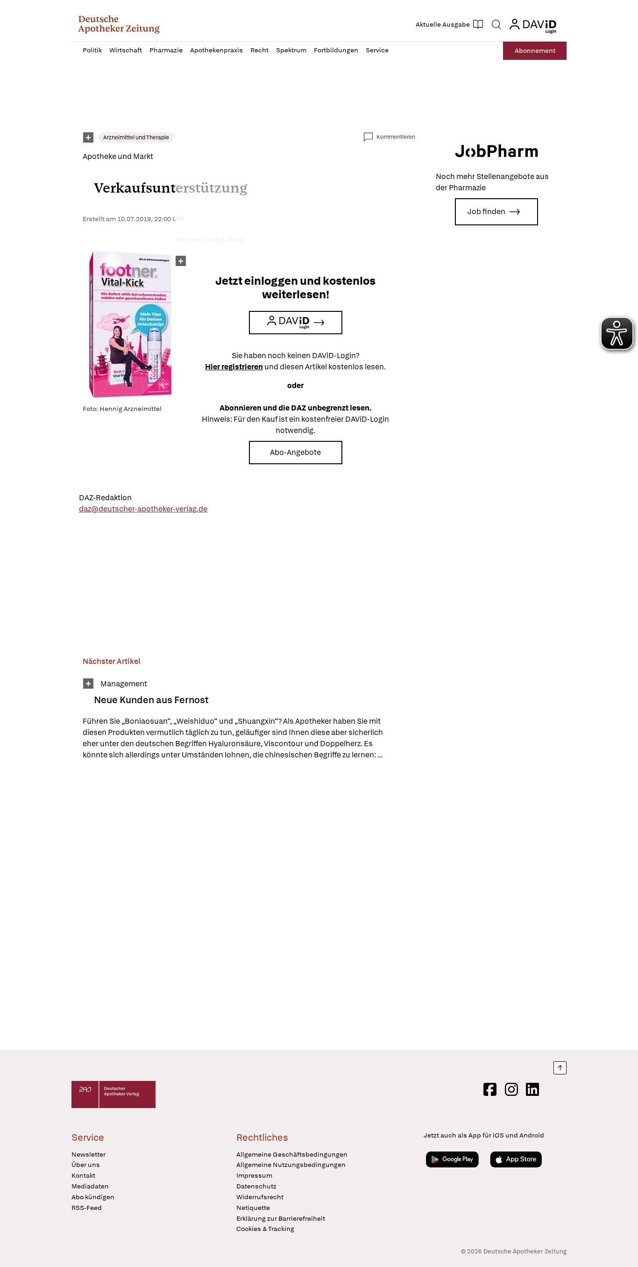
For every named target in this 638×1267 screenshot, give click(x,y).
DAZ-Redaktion (105, 498)
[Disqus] (249, 906)
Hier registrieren (234, 367)
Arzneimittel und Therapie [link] (136, 137)
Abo (535, 50)
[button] (119, 24)
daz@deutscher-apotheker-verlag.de (143, 509)
